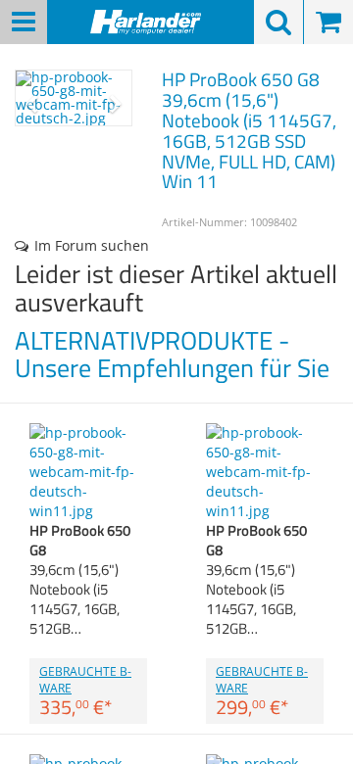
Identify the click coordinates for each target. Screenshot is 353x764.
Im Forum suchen (91, 245)
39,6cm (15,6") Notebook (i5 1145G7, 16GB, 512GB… (79, 579)
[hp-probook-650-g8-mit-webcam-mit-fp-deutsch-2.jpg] (73, 98)
